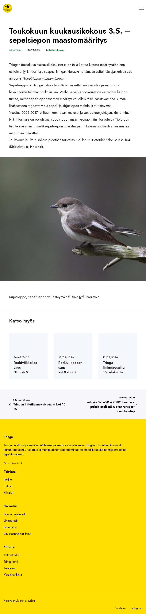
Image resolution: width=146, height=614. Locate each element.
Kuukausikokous (56, 49)
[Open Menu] (141, 8)
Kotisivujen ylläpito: (14, 601)
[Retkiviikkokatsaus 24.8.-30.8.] (73, 356)
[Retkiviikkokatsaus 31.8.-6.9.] (28, 356)
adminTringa (15, 49)
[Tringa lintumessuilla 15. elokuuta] (117, 356)
